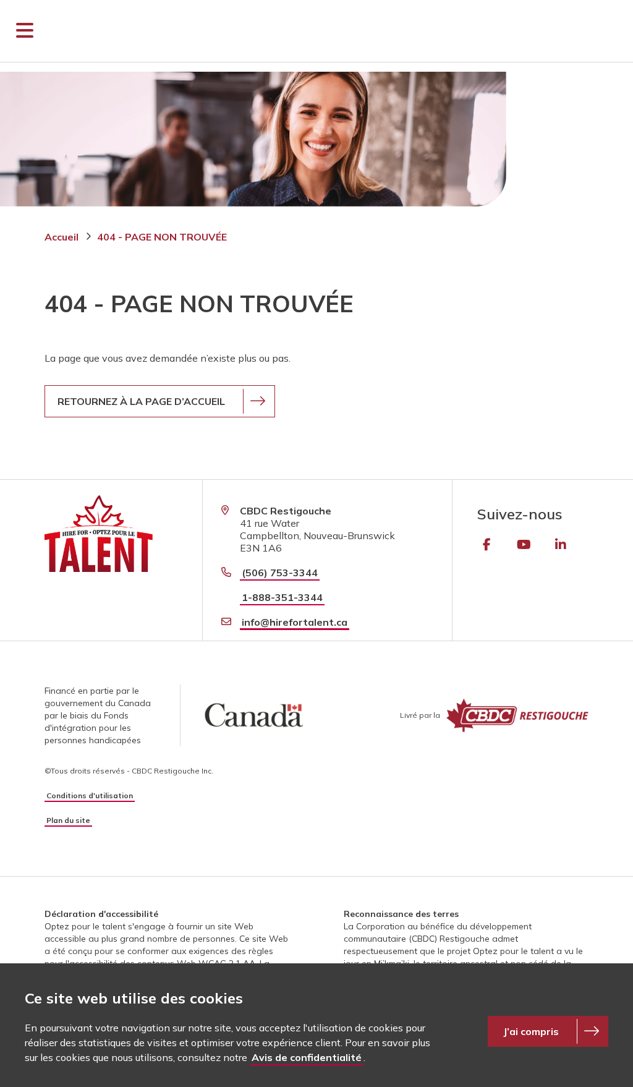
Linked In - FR (560, 544)
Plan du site (68, 820)
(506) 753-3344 (280, 572)
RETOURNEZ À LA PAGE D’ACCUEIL (141, 401)
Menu (24, 31)
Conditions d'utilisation (89, 795)
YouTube (523, 544)
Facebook (486, 544)
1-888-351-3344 (282, 597)
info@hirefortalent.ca (294, 622)
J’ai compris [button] (531, 1031)
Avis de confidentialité (307, 1057)
